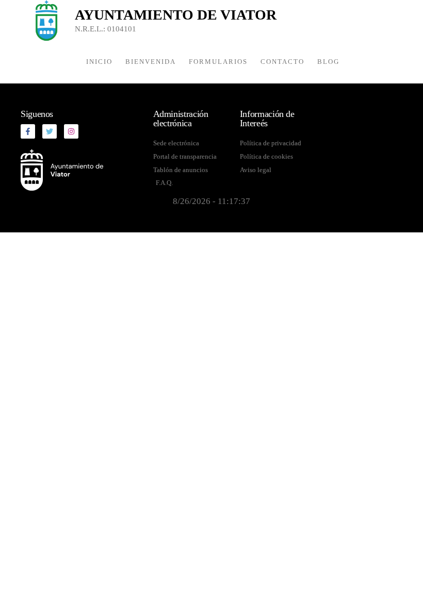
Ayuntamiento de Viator (175, 15)
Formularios (218, 61)
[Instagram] (71, 131)
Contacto (282, 61)
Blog (328, 61)
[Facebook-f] (28, 131)
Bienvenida (150, 61)
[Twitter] (49, 131)
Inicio (99, 61)
